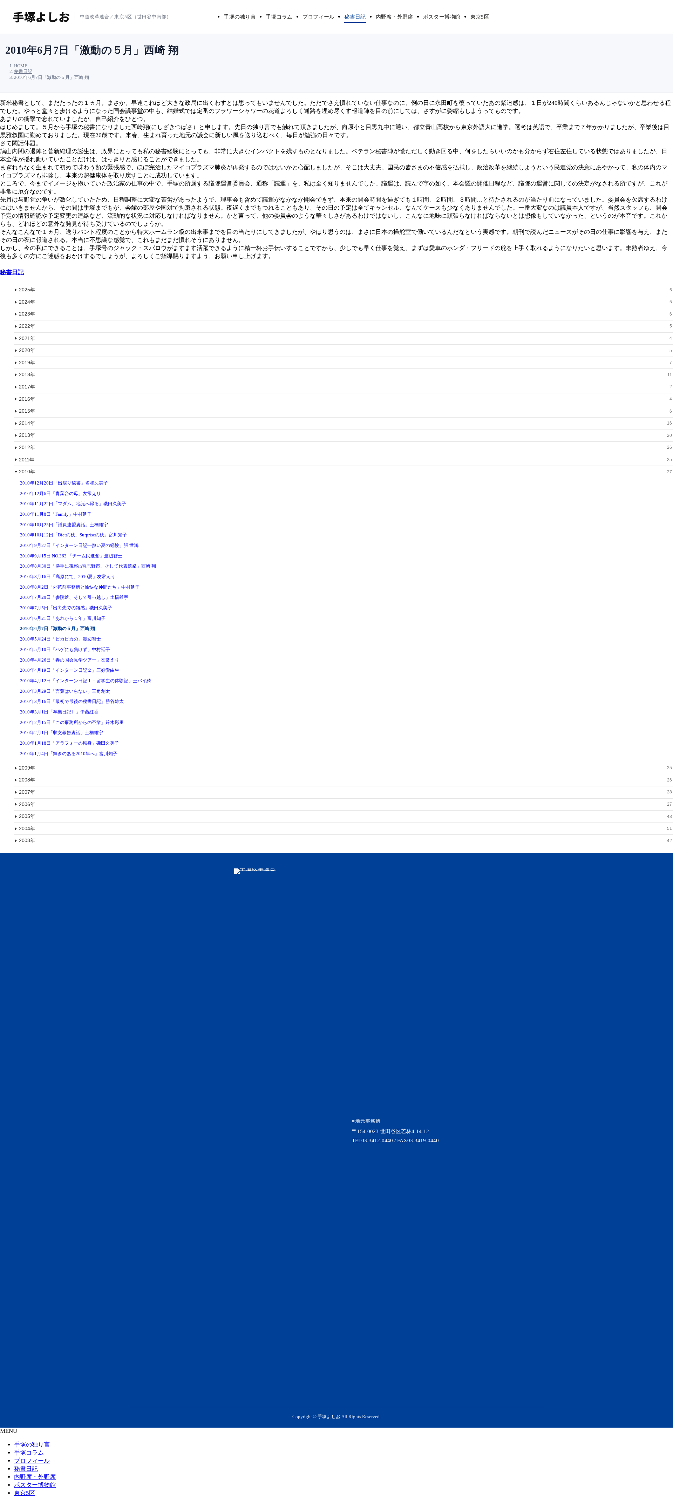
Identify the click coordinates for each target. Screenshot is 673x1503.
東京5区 (24, 1493)
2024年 (345, 302)
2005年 (345, 816)
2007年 (345, 792)
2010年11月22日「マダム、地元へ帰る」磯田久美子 (73, 503)
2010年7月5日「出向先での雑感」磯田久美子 (66, 607)
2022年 (345, 326)
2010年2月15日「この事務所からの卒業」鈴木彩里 (72, 722)
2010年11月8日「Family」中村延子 (55, 514)
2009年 (345, 768)
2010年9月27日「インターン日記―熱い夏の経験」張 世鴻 (79, 545)
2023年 (345, 314)
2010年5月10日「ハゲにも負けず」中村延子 (65, 649)
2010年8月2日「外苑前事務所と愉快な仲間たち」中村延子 (80, 587)
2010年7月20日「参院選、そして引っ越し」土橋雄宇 (74, 597)
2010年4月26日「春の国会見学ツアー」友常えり (69, 660)
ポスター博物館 (35, 1485)
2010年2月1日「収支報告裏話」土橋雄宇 (61, 732)
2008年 (345, 780)
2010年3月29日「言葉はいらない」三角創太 (65, 691)
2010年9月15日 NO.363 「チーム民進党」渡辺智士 (71, 555)
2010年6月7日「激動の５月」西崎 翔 (57, 628)
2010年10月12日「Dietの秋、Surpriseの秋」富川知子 (73, 534)
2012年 (345, 447)
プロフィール (32, 1460)
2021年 (345, 338)
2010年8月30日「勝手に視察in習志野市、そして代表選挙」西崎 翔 (88, 566)
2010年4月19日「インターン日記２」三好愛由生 (69, 670)
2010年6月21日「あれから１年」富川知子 (63, 618)
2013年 (345, 435)
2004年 (345, 828)
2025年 (345, 289)
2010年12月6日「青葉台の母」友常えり (60, 493)
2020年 (345, 350)
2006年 (345, 804)
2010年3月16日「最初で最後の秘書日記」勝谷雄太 (72, 701)
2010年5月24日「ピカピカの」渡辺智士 (60, 639)
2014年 (345, 423)
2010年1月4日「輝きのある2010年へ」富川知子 (68, 753)
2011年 (345, 459)
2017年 (345, 387)
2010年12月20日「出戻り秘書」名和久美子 (64, 483)
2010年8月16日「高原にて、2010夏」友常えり (67, 576)
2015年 (345, 411)
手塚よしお (329, 1416)
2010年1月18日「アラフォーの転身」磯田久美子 (69, 743)
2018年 (345, 374)
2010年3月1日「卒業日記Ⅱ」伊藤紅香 (59, 712)
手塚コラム (29, 1452)
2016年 (345, 399)
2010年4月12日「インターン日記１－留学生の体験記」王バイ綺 (85, 680)
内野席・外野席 (35, 1477)
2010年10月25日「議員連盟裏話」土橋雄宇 (64, 524)
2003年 (345, 840)
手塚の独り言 (32, 1444)
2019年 (345, 362)
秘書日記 (12, 272)
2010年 (345, 471)
